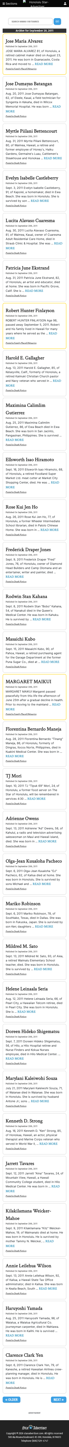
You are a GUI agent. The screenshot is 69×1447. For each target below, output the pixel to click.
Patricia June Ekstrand (27, 268)
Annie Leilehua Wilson (28, 1265)
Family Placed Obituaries (25, 68)
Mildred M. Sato (22, 946)
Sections (11, 3)
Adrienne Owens (22, 818)
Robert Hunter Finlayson (30, 310)
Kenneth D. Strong (24, 1121)
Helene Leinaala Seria (27, 989)
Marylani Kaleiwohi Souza (31, 1078)
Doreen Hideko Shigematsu (32, 1031)
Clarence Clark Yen (24, 1355)
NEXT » (59, 1399)
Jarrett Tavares (20, 1163)
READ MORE (44, 64)
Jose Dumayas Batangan (29, 83)
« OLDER (11, 1399)
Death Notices (20, 116)
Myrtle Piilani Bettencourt (31, 131)
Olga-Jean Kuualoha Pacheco (34, 861)
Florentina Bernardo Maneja (33, 729)
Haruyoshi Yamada (24, 1308)
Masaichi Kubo (20, 639)
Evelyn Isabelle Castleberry (32, 178)
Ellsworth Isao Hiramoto (30, 459)
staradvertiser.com (33, 1433)
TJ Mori (14, 776)
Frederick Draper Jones (28, 549)
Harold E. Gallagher (25, 358)
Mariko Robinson (23, 903)
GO (57, 21)
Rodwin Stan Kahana (26, 596)
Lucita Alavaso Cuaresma (30, 220)
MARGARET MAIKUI (28, 681)
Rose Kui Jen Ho (22, 507)
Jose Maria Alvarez (24, 41)
